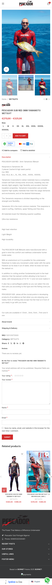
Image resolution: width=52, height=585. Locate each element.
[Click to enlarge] (6, 69)
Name (5, 407)
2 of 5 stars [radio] (17, 375)
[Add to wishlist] (22, 454)
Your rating (7, 376)
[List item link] (26, 539)
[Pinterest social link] (14, 343)
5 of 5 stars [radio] (22, 375)
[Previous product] (44, 99)
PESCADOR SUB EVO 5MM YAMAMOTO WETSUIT (13, 495)
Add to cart (20, 136)
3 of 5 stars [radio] (19, 375)
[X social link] (11, 343)
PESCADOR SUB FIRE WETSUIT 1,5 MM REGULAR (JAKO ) (38, 495)
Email (4, 417)
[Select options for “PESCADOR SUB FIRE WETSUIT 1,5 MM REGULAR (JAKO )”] (29, 490)
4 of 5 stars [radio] (21, 375)
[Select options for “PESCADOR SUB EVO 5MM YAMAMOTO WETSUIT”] (4, 490)
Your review (7, 379)
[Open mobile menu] (3, 3)
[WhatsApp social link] (20, 343)
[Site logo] (26, 3)
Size (3, 123)
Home (4, 99)
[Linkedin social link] (17, 343)
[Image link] (16, 520)
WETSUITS (13, 99)
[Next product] (49, 99)
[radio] (3, 126)
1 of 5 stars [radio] (15, 375)
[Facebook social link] (8, 343)
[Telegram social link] (23, 343)
